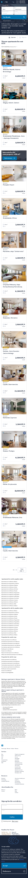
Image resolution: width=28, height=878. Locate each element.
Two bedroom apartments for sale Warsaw (10, 663)
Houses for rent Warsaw (6, 650)
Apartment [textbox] (18, 9)
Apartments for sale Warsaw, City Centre (10, 625)
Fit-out (16, 757)
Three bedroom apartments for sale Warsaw (10, 665)
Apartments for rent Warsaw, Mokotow (9, 585)
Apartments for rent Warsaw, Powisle (9, 590)
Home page (3, 748)
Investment (3, 761)
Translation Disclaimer (19, 784)
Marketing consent (10, 821)
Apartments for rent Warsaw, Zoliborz (9, 605)
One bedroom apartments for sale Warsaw (10, 661)
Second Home (18, 768)
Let (2, 758)
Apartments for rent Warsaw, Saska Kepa (10, 596)
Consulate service (18, 762)
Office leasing (18, 755)
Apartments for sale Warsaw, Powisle (9, 618)
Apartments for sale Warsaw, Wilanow (9, 631)
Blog (16, 791)
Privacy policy (18, 782)
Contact (16, 792)
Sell (2, 757)
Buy (2, 754)
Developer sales (18, 772)
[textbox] (5, 13)
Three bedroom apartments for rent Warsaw (10, 645)
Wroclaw (16, 748)
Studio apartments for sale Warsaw (9, 659)
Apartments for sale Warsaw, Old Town (9, 629)
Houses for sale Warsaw (6, 670)
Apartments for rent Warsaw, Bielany (9, 581)
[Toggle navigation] (6, 2)
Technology (3, 779)
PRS (2, 762)
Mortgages (17, 758)
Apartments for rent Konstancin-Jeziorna (10, 583)
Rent (2, 755)
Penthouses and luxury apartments (8, 668)
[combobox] (8, 9)
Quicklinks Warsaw (5, 781)
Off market (17, 765)
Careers (3, 791)
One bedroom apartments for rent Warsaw (10, 641)
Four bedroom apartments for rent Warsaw (10, 647)
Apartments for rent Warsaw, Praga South (10, 592)
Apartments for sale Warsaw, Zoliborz (9, 634)
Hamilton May (5, 5)
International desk (18, 764)
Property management (19, 754)
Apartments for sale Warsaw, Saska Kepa (10, 623)
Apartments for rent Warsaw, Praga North (10, 594)
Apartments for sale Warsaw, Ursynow (9, 627)
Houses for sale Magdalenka (7, 672)
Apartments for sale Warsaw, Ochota (9, 616)
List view (13, 37)
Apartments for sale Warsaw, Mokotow (9, 614)
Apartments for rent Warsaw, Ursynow (9, 600)
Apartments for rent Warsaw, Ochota (9, 587)
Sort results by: (9, 46)
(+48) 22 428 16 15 (22, 0)
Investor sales (18, 767)
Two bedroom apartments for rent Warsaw (10, 643)
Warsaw (8, 748)
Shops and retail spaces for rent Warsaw (10, 652)
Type (15, 7)
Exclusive (3, 778)
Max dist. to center (5, 11)
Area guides (17, 781)
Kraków (12, 748)
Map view (24, 37)
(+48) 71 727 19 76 (22, 3)
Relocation (17, 761)
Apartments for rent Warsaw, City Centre (10, 598)
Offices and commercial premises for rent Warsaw (11, 654)
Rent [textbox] (4, 9)
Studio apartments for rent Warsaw (9, 639)
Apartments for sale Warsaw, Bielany (9, 610)
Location (16, 11)
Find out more (8, 158)
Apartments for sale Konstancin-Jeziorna (10, 612)
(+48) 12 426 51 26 (22, 1)
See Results (6, 17)
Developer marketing (19, 771)
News (16, 789)
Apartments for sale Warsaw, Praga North (10, 621)
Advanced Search (7, 20)
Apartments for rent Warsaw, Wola (8, 603)
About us (3, 789)
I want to (3, 7)
